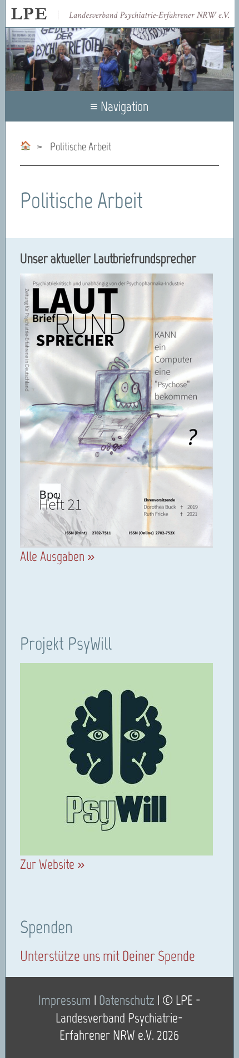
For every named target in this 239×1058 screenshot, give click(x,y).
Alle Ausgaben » (57, 556)
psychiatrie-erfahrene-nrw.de (25, 143)
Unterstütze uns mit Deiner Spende (107, 956)
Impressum (64, 1000)
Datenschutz (127, 1000)
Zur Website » (52, 864)
